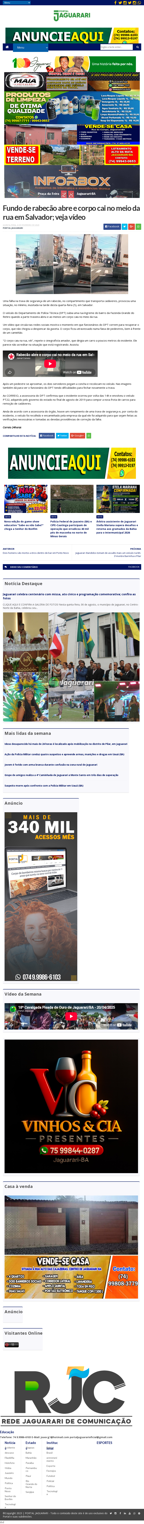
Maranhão (31, 1457)
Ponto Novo (8, 1490)
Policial (50, 1480)
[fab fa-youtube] (130, 1513)
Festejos (51, 1470)
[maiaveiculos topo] (72, 90)
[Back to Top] (139, 1513)
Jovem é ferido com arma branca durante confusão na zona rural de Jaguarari (51, 764)
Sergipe (30, 1491)
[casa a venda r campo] (72, 143)
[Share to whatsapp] (138, 227)
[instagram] (125, 3)
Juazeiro (9, 1472)
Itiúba (8, 1467)
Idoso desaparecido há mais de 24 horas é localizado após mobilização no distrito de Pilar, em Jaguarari (66, 744)
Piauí (28, 1475)
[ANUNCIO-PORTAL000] (72, 477)
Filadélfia (9, 1457)
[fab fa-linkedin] (125, 1513)
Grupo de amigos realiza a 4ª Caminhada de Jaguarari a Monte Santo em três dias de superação (61, 775)
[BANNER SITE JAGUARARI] (72, 71)
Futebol (51, 1475)
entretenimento (52, 1459)
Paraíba (30, 1462)
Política (9, 1483)
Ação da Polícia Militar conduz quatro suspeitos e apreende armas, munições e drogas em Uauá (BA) (64, 754)
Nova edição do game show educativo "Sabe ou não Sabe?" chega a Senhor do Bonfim (24, 525)
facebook (133, 566)
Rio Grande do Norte (31, 1483)
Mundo (8, 1477)
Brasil (50, 1452)
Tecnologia (10, 1506)
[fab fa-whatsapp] (139, 3)
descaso (9, 1452)
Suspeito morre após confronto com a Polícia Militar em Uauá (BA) (44, 785)
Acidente (10, 1447)
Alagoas (30, 1447)
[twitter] (120, 3)
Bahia (7, 517)
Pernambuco (31, 1469)
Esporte (51, 1465)
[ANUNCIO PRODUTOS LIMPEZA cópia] (72, 123)
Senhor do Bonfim (10, 1498)
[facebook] (115, 3)
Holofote (10, 1462)
